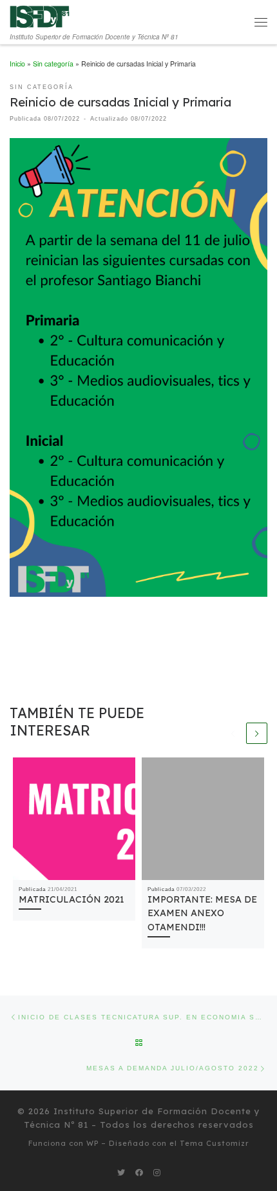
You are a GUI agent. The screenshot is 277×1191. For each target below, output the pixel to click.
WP (92, 1143)
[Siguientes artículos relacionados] (257, 734)
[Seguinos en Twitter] (121, 1172)
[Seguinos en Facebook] (139, 1172)
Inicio (17, 63)
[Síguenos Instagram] (156, 1172)
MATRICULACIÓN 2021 (71, 899)
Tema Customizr (214, 1143)
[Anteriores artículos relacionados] (233, 734)
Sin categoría (53, 63)
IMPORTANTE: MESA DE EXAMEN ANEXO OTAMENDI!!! (202, 913)
